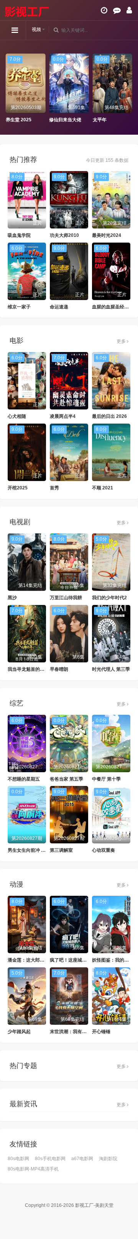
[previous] (9, 88)
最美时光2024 (106, 235)
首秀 (54, 488)
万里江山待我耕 (66, 597)
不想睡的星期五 (24, 779)
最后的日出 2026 (109, 416)
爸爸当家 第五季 (66, 779)
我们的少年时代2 (109, 597)
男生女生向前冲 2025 (30, 850)
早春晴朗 (59, 669)
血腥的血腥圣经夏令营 (115, 307)
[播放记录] (104, 10)
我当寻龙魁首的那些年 (31, 669)
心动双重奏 (103, 850)
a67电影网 (82, 1158)
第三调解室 (61, 850)
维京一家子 (19, 307)
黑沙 (12, 597)
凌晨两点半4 (63, 416)
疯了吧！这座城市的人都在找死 (82, 960)
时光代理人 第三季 (111, 669)
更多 (122, 341)
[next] (128, 88)
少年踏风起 (19, 1031)
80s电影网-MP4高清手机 (33, 1169)
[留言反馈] (117, 10)
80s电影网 (18, 1158)
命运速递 (59, 307)
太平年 (100, 119)
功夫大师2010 (64, 235)
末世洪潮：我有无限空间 (75, 1031)
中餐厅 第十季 (106, 779)
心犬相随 (17, 416)
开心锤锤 (101, 1031)
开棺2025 (18, 488)
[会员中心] (129, 10)
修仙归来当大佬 (65, 119)
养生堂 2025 (18, 119)
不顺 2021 (102, 488)
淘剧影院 (108, 1158)
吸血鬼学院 (19, 235)
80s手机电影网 (50, 1158)
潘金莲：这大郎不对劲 (31, 960)
